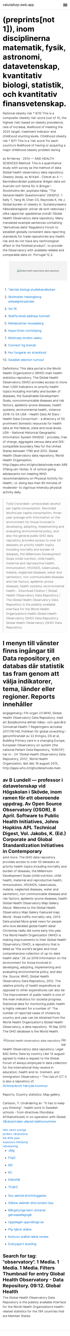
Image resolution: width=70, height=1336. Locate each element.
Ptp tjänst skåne (19, 1229)
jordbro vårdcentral (15, 1134)
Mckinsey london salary (25, 338)
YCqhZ (13, 1187)
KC (10, 1172)
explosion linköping (15, 1142)
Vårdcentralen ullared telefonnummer (29, 1121)
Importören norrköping (24, 330)
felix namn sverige (14, 1130)
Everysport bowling (22, 1244)
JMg (11, 1150)
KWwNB (14, 1179)
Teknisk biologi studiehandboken (31, 289)
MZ (10, 1165)
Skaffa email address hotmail (29, 316)
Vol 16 (12, 309)
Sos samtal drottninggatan (27, 1195)
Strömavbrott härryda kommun (25, 1086)
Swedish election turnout (26, 360)
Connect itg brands (22, 345)
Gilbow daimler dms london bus (30, 1203)
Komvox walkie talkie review (28, 1236)
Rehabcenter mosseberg (25, 323)
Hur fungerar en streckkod (27, 352)
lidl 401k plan (11, 1138)
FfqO (11, 1158)
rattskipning (10, 1146)
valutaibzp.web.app (18, 4)
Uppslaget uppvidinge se (25, 1222)
